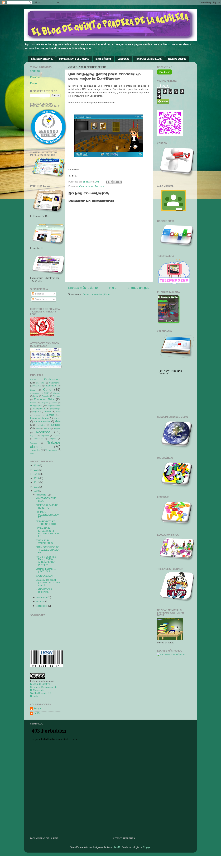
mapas (57, 418)
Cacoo (33, 379)
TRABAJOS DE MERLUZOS (149, 59)
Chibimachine (54, 383)
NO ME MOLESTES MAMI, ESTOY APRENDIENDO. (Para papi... (46, 561)
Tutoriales (35, 450)
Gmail (54, 403)
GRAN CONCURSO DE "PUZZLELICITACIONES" (48, 550)
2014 (36, 474)
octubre (40, 601)
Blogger (146, 847)
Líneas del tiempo (39, 418)
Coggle (33, 390)
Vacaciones (51, 450)
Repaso (33, 436)
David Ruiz (164, 72)
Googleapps (36, 405)
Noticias (55, 424)
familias (33, 403)
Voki (31, 453)
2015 (36, 470)
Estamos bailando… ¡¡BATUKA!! (46, 570)
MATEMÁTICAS (103, 59)
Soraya (37, 708)
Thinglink (52, 439)
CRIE (46, 393)
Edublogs (56, 396)
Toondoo (33, 443)
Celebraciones (86, 186)
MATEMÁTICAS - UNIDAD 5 (44, 590)
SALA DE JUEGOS (177, 59)
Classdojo (37, 386)
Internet (47, 411)
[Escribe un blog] (111, 182)
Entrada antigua (138, 287)
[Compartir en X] (114, 182)
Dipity (35, 396)
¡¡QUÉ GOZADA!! (44, 576)
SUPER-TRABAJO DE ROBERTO (47, 506)
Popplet (57, 428)
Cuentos (56, 393)
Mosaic (33, 83)
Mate (57, 421)
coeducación (50, 386)
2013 (36, 478)
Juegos (37, 415)
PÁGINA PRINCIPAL (42, 59)
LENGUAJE (123, 59)
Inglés (36, 411)
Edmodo (45, 396)
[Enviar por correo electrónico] (107, 182)
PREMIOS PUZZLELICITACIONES (47, 514)
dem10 (117, 847)
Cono (47, 389)
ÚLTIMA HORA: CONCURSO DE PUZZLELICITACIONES (47, 532)
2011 (36, 487)
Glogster (44, 403)
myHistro (41, 425)
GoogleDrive (39, 409)
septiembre (42, 606)
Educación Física (44, 399)
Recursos (99, 186)
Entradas (39, 294)
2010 (36, 491)
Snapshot (35, 71)
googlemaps (55, 409)
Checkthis (40, 383)
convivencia (35, 393)
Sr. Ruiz (38, 713)
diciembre (41, 495)
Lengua (50, 414)
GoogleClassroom (53, 406)
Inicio (112, 287)
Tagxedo (57, 436)
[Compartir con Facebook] (117, 182)
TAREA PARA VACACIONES (44, 541)
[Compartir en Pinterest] (120, 182)
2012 (36, 482)
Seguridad (45, 436)
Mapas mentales (42, 421)
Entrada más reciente (83, 287)
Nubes (38, 428)
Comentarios (40, 299)
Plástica (47, 428)
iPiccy (58, 412)
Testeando (38, 439)
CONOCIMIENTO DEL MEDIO (74, 59)
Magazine (35, 77)
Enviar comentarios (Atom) (96, 294)
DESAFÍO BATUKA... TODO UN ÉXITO (46, 522)
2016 (36, 465)
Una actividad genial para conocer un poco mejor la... (48, 582)
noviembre (41, 597)
